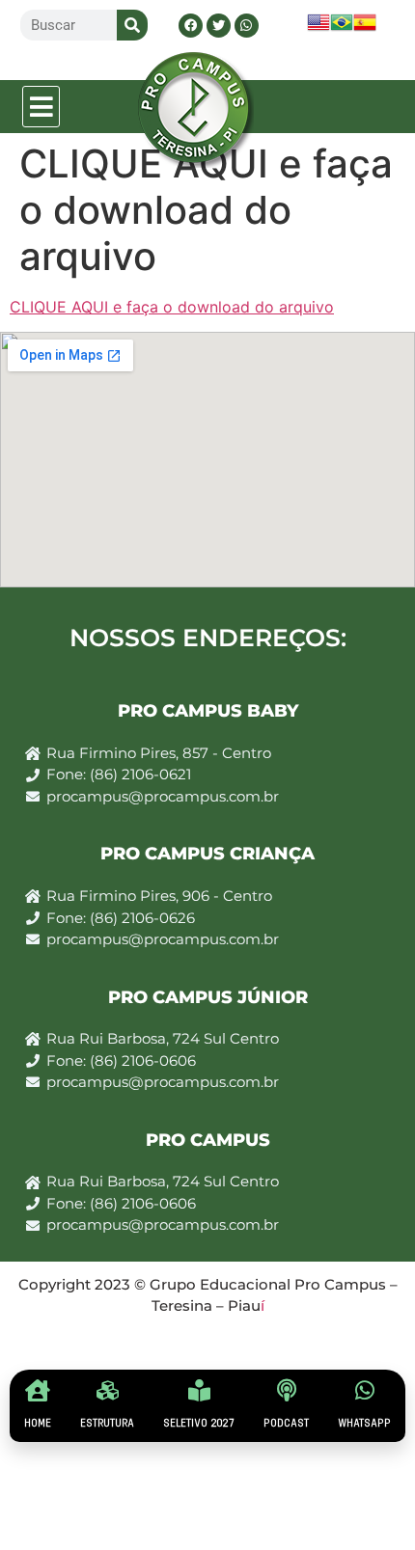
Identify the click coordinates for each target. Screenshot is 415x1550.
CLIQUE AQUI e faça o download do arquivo (172, 306)
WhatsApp (364, 1423)
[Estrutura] (108, 1390)
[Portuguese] (341, 28)
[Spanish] (364, 28)
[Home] (38, 1390)
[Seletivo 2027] (199, 1390)
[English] (318, 28)
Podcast (286, 1423)
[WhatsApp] (364, 1390)
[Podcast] (286, 1390)
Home (37, 1423)
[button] (41, 106)
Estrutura (107, 1423)
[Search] (132, 25)
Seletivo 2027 (199, 1423)
